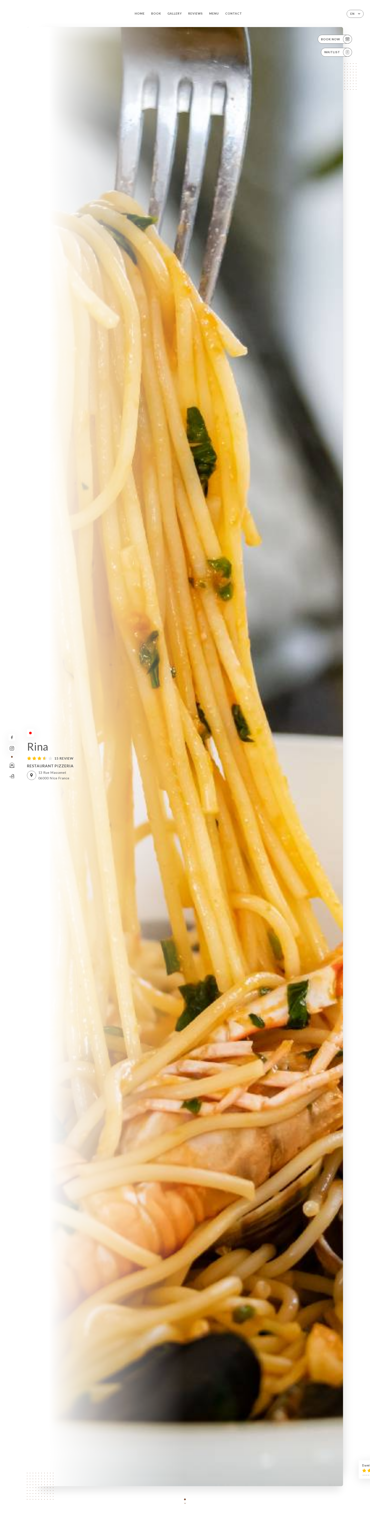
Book (156, 13)
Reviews (195, 13)
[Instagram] (12, 748)
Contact (233, 13)
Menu (214, 13)
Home (140, 13)
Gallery (174, 13)
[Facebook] (12, 737)
